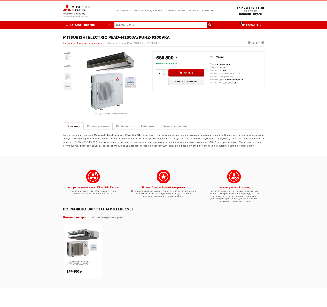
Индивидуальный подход (234, 187)
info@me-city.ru (250, 13)
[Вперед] (262, 43)
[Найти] (210, 25)
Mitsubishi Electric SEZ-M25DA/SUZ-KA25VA (79, 263)
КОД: (211, 57)
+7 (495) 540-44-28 (250, 8)
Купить (188, 73)
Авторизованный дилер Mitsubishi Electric (93, 187)
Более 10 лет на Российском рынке (163, 187)
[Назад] (249, 43)
